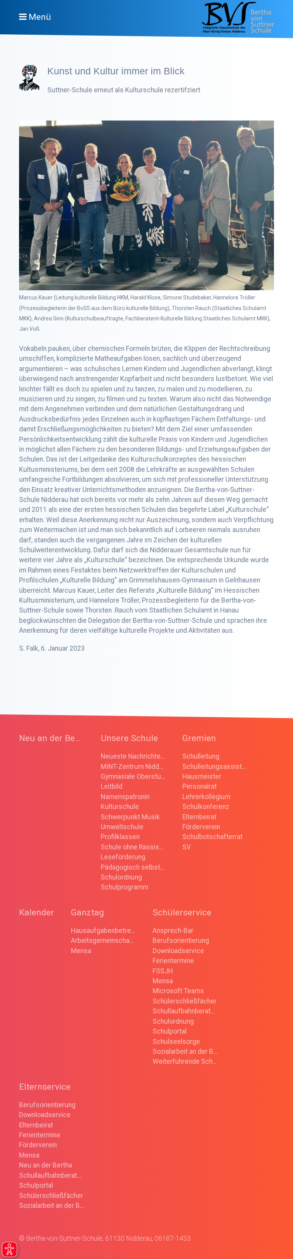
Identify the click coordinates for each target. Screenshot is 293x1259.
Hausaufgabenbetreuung (103, 930)
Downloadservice (178, 951)
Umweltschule (122, 827)
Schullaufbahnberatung (185, 1011)
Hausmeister (201, 776)
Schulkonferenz (205, 806)
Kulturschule (120, 806)
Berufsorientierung (181, 940)
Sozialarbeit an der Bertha (185, 1051)
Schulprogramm (124, 887)
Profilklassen (120, 837)
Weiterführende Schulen (185, 1061)
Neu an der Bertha (45, 1165)
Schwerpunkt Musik (130, 817)
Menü (40, 17)
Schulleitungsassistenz (214, 766)
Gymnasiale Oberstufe (133, 776)
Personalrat (199, 786)
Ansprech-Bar (173, 930)
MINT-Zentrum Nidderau (133, 766)
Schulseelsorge (176, 1041)
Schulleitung (200, 756)
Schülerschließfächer (185, 1001)
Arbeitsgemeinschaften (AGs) (103, 940)
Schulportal (170, 1031)
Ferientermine (173, 961)
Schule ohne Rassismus (133, 847)
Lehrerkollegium (206, 797)
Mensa (81, 951)
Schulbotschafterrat (212, 837)
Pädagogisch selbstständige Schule (133, 867)
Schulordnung (121, 877)
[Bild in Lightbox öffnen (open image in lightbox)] (146, 206)
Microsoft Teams (178, 991)
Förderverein (201, 827)
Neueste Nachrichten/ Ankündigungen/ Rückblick (133, 756)
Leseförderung (123, 857)
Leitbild (111, 786)
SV (186, 847)
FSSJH (163, 971)
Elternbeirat (199, 817)
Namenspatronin (125, 797)
